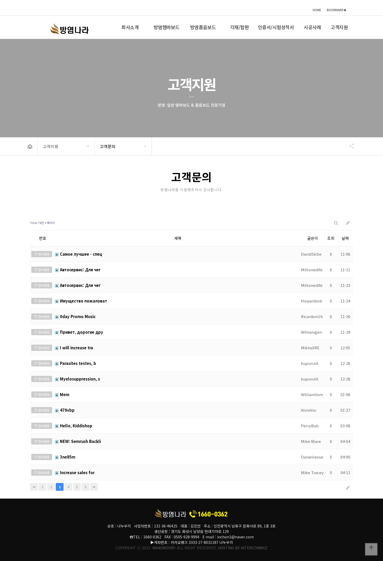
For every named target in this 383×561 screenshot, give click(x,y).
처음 (34, 487)
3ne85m (67, 457)
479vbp (67, 410)
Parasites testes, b (77, 363)
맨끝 (94, 487)
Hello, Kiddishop (75, 425)
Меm (64, 394)
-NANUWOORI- (163, 547)
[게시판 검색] (336, 222)
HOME (317, 10)
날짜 (345, 238)
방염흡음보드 (203, 27)
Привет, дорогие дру (81, 332)
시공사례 (312, 27)
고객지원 (339, 27)
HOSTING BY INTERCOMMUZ (243, 547)
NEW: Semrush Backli (80, 441)
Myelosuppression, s (79, 379)
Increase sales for (77, 472)
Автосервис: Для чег (80, 269)
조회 (331, 238)
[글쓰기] (347, 222)
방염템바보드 (167, 27)
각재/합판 (239, 27)
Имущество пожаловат (83, 301)
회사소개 (130, 27)
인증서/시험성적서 (276, 27)
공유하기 (349, 145)
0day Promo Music (77, 316)
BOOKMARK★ (337, 10)
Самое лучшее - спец (80, 254)
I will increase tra (76, 347)
